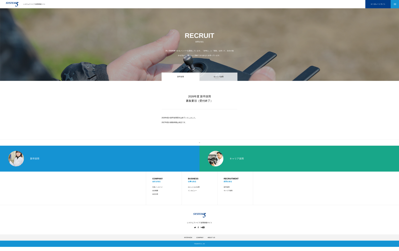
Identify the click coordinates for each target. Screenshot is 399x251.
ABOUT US (211, 237)
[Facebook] (198, 227)
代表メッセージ (157, 187)
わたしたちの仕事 (194, 187)
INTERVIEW (188, 237)
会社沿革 (155, 194)
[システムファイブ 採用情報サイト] (12, 4)
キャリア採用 (219, 77)
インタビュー (192, 190)
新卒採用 (227, 187)
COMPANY (199, 237)
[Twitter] (195, 227)
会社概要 (155, 190)
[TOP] (199, 142)
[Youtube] (202, 227)
